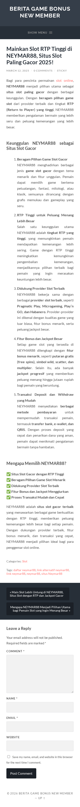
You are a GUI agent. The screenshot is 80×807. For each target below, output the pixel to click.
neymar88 (33, 573)
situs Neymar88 (51, 573)
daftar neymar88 (24, 570)
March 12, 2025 (17, 70)
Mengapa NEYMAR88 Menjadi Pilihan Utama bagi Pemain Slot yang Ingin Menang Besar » (40, 608)
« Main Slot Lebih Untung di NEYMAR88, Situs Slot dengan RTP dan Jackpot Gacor (37, 594)
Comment (15, 651)
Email (12, 718)
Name (11, 698)
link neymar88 (15, 573)
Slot (24, 561)
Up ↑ (41, 798)
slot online (64, 80)
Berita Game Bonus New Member (40, 12)
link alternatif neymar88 (53, 570)
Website (13, 737)
